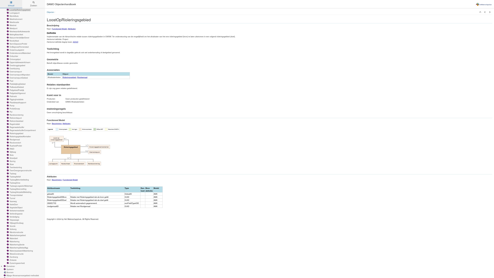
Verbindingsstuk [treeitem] (16, 213)
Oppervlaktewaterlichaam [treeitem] (20, 62)
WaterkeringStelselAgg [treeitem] (19, 247)
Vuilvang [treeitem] (13, 229)
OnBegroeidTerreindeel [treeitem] (19, 47)
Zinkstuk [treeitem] (13, 260)
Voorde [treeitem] (12, 226)
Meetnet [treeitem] (13, 25)
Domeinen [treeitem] (11, 266)
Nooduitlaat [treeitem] (14, 40)
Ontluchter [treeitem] (14, 56)
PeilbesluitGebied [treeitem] (17, 87)
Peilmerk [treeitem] (13, 96)
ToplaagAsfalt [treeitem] (15, 176)
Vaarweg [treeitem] (13, 201)
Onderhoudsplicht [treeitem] (17, 50)
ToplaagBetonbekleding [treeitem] (19, 179)
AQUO (75, 42)
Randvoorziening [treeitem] (16, 115)
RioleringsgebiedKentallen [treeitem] (20, 136)
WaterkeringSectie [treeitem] (17, 244)
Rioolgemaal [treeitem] (15, 139)
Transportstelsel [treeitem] (16, 195)
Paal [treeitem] (11, 81)
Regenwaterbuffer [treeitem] (17, 127)
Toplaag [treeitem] (13, 173)
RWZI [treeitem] (12, 148)
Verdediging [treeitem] (14, 216)
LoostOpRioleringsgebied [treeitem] (20, 9)
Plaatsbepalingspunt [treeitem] (18, 102)
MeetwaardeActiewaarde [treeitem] (20, 31)
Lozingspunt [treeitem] (15, 13)
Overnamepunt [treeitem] (16, 71)
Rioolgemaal (82, 77)
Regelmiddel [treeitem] (15, 124)
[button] (480, 12)
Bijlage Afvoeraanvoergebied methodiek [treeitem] (23, 275)
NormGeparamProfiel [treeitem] (18, 43)
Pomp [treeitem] (12, 105)
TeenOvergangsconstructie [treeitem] (21, 170)
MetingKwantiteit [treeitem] (16, 34)
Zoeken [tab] (33, 5)
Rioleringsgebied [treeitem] (16, 133)
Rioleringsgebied (69, 77)
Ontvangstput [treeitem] (15, 59)
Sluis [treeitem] (12, 155)
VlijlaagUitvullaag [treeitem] (16, 223)
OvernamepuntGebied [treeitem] (19, 77)
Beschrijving (57, 124)
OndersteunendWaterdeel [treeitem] (20, 53)
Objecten (50, 12)
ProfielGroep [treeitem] (15, 108)
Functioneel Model (59, 29)
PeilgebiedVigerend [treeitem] (17, 93)
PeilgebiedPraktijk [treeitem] (17, 90)
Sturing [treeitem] (12, 161)
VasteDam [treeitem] (14, 204)
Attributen (72, 29)
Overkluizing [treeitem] (15, 68)
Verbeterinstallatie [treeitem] (17, 210)
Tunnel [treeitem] (12, 198)
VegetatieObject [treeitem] (16, 207)
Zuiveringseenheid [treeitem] (17, 263)
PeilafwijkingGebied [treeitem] (17, 84)
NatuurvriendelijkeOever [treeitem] (19, 37)
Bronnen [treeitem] (10, 272)
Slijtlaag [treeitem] (13, 152)
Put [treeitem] (11, 111)
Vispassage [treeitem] (14, 220)
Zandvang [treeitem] (14, 257)
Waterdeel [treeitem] (14, 238)
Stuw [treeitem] (12, 164)
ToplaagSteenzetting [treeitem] (18, 189)
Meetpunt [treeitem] (13, 28)
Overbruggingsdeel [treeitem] (17, 65)
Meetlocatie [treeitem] (14, 22)
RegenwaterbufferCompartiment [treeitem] (23, 130)
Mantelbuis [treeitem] (14, 16)
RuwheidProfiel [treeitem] (16, 145)
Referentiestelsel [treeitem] (16, 121)
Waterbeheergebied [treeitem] (18, 235)
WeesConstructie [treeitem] (17, 254)
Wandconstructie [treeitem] (16, 232)
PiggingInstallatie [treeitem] (16, 99)
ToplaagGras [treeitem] (15, 182)
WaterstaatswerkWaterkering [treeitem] (21, 250)
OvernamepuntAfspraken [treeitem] (20, 74)
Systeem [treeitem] (10, 269)
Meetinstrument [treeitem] (16, 19)
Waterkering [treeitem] (14, 241)
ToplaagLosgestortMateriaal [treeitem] (21, 186)
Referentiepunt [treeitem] (16, 118)
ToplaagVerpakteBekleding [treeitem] (20, 192)
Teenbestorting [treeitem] (16, 167)
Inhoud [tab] (11, 5)
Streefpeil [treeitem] (13, 158)
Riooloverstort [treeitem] (15, 142)
